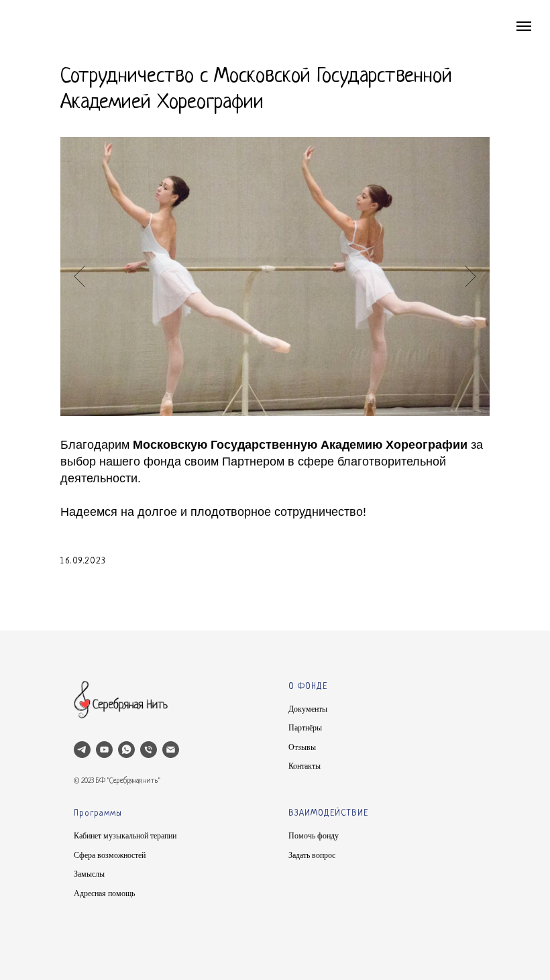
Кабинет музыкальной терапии (125, 835)
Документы (307, 709)
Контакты (304, 766)
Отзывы (302, 747)
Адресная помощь (104, 893)
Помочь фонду (313, 835)
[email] (170, 749)
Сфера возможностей (110, 855)
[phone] (148, 749)
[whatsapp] (126, 749)
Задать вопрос (311, 855)
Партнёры (305, 727)
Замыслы (89, 874)
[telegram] (82, 749)
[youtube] (104, 749)
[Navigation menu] (523, 26)
